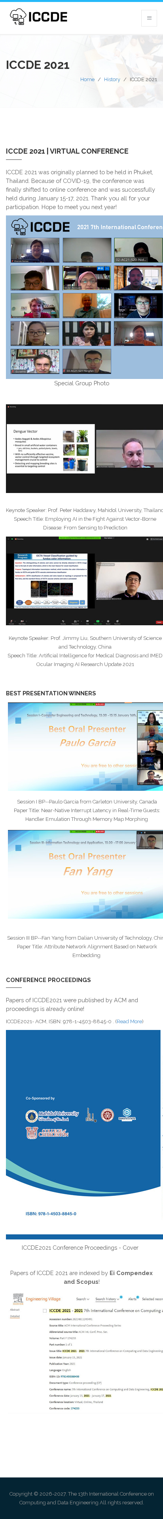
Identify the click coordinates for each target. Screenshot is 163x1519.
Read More (129, 1021)
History (112, 79)
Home (87, 79)
